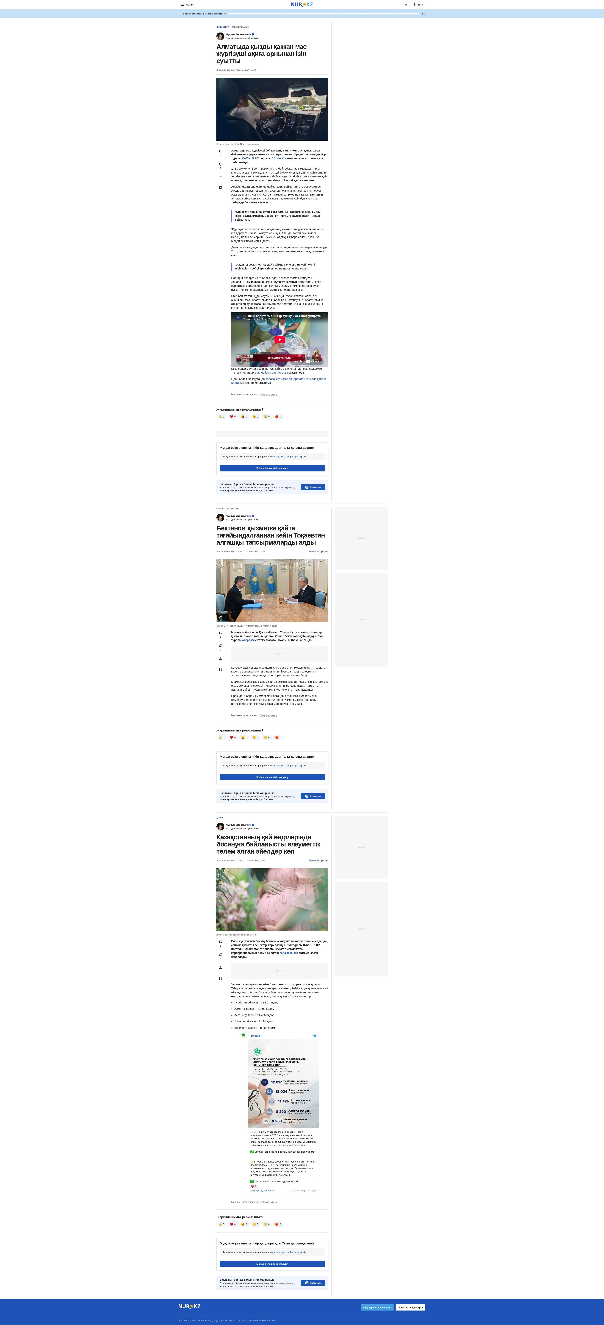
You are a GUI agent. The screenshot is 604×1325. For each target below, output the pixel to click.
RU (405, 4)
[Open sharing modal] (220, 176)
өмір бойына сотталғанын (272, 372)
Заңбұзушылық (240, 27)
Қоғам (219, 818)
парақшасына (289, 953)
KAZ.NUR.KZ (250, 158)
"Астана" (278, 158)
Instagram (315, 487)
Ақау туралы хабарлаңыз (377, 1307)
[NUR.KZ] (302, 4)
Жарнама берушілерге (410, 1307)
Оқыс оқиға (222, 27)
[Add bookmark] (220, 187)
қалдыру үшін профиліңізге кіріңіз (288, 456)
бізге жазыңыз (268, 394)
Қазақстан (232, 508)
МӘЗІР (189, 4)
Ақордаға (248, 640)
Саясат (220, 508)
